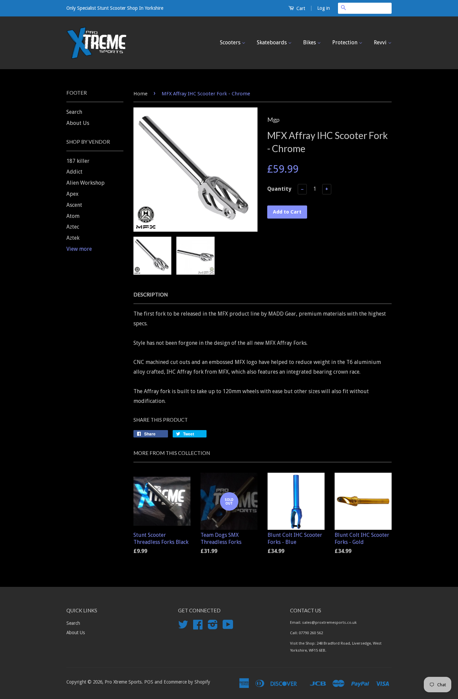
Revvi (381, 42)
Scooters (231, 42)
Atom (72, 216)
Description (150, 294)
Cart (300, 8)
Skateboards (272, 42)
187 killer (78, 161)
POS (148, 682)
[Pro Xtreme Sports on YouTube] (228, 627)
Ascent (74, 205)
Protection (345, 42)
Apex (72, 194)
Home (140, 94)
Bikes (310, 42)
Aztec (72, 227)
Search (74, 112)
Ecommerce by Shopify (187, 682)
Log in (323, 8)
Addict (74, 172)
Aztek (72, 238)
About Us (77, 123)
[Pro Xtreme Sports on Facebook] (198, 627)
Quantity (279, 189)
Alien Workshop (85, 183)
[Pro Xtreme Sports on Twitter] (183, 627)
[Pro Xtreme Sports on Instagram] (213, 627)
